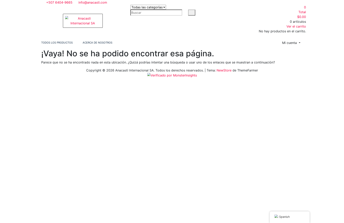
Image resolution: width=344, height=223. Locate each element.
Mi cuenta (290, 43)
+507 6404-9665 (58, 2)
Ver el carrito (296, 26)
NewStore (224, 70)
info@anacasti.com (92, 2)
